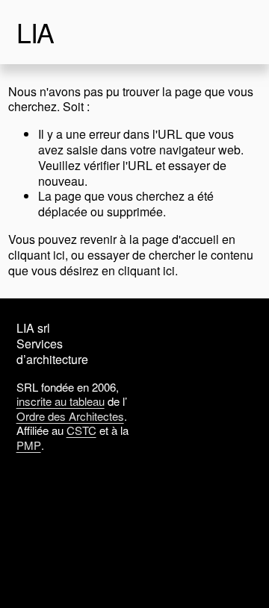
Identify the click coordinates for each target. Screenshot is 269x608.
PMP (28, 445)
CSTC (81, 430)
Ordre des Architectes (70, 416)
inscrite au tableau (60, 401)
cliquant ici (36, 254)
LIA (35, 32)
